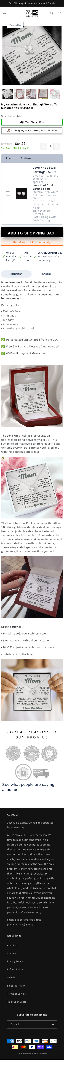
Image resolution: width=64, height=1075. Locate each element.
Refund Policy (15, 969)
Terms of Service (16, 993)
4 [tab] (27, 81)
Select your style (11, 116)
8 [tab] (39, 81)
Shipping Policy (16, 985)
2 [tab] (22, 81)
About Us (12, 945)
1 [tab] (19, 81)
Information (16, 274)
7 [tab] (36, 81)
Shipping (46, 274)
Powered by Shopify (39, 1053)
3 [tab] (24, 81)
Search (11, 977)
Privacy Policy (15, 961)
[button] (4, 13)
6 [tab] (33, 81)
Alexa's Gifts (27, 1053)
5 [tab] (30, 81)
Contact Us (13, 953)
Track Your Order (16, 1001)
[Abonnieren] (53, 1024)
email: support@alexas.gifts (24, 919)
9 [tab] (42, 81)
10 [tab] (44, 81)
